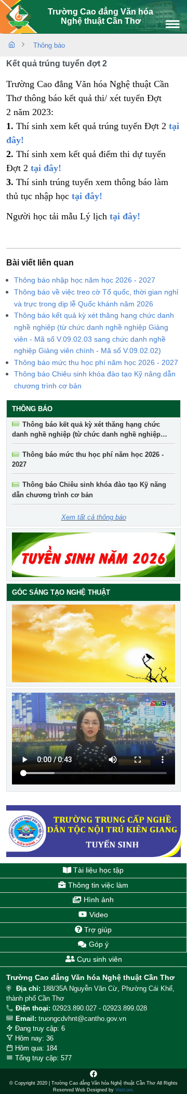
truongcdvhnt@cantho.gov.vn (82, 1018)
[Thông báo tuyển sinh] (93, 554)
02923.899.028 (125, 1008)
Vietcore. (125, 1089)
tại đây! (125, 216)
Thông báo (49, 45)
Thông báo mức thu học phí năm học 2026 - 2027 (96, 362)
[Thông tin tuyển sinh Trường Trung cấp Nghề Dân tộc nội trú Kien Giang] (93, 831)
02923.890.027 (74, 1008)
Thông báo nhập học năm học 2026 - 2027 (84, 280)
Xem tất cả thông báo (93, 517)
